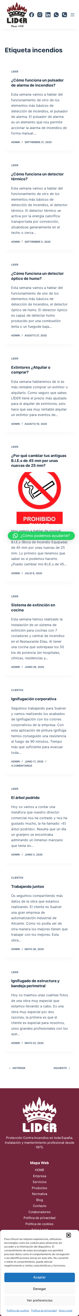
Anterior (18, 1068)
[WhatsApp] (56, 14)
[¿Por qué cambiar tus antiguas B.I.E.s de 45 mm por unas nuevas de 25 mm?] (39, 498)
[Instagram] (39, 14)
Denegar (39, 1289)
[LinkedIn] (48, 14)
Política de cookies (18, 1310)
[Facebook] (31, 14)
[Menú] (72, 15)
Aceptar (39, 1277)
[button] (68, 1235)
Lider (14, 71)
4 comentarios (21, 765)
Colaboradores (39, 1212)
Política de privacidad (44, 1310)
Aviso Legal (65, 1310)
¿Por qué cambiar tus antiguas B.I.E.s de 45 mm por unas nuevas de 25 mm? (38, 460)
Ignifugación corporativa (33, 699)
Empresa (39, 1176)
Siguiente (60, 1068)
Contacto (39, 1206)
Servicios (40, 1182)
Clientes (17, 690)
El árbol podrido (25, 797)
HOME (39, 1170)
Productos (39, 1188)
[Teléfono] (64, 14)
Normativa (39, 1194)
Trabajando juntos (27, 886)
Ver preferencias (39, 1300)
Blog (39, 1200)
